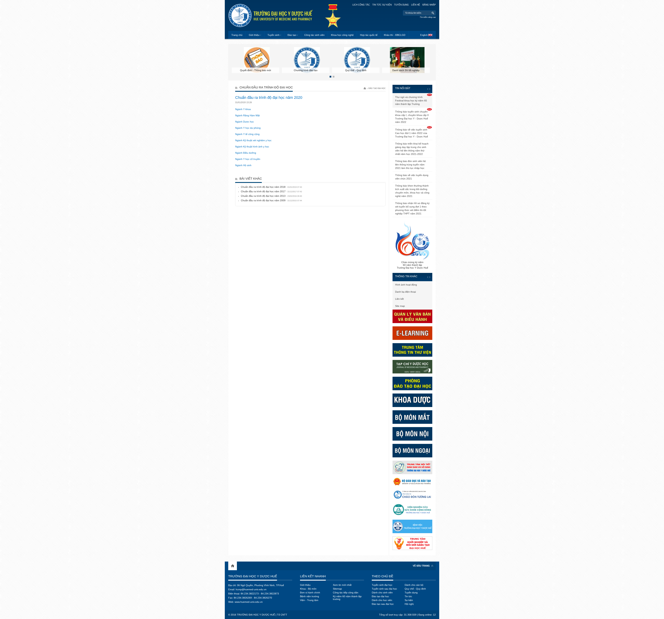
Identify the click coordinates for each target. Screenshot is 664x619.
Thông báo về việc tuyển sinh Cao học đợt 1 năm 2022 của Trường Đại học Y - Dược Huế (411, 133)
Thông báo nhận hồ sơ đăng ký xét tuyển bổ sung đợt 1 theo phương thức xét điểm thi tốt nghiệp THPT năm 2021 (412, 208)
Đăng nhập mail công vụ (408, 306)
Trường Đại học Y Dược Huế (252, 576)
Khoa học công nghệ (342, 35)
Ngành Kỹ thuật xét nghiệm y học (253, 140)
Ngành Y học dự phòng (248, 127)
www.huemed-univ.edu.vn (249, 601)
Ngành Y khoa (243, 109)
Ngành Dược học (244, 121)
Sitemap (337, 588)
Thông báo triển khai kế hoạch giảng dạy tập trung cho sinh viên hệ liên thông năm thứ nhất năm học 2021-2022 (411, 148)
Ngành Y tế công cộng (247, 134)
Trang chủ (236, 35)
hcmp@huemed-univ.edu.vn (251, 589)
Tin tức (408, 596)
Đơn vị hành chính (310, 592)
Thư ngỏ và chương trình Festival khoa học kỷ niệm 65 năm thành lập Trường (411, 100)
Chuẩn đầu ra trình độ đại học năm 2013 (271, 196)
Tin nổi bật (402, 88)
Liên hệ (415, 4)
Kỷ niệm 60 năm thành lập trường (347, 597)
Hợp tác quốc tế (368, 35)
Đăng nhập (429, 4)
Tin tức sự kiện (382, 4)
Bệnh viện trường (309, 596)
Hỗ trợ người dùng (405, 298)
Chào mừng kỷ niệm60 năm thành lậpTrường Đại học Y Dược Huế (412, 265)
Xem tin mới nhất (342, 585)
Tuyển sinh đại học (382, 585)
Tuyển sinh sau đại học (384, 588)
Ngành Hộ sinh (243, 165)
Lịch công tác (361, 4)
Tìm (433, 13)
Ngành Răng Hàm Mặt (247, 115)
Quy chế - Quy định (415, 588)
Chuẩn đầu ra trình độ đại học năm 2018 (271, 187)
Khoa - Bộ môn (308, 588)
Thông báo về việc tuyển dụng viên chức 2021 (411, 177)
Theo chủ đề (382, 576)
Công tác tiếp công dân (345, 592)
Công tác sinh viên (314, 35)
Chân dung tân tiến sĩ (407, 284)
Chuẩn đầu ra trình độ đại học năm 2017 (271, 191)
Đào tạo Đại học (377, 88)
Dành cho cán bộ (414, 585)
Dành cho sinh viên (382, 592)
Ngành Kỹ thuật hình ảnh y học (252, 146)
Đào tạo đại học (380, 596)
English (424, 35)
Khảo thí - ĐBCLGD (394, 35)
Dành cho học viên (382, 600)
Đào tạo (292, 35)
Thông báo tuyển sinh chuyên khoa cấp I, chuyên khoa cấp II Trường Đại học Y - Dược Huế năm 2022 (412, 116)
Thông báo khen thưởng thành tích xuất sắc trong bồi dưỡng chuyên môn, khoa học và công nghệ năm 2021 (412, 190)
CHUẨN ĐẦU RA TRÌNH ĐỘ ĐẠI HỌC (266, 87)
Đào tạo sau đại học (383, 604)
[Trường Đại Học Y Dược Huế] (270, 15)
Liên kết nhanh (313, 576)
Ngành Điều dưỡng (245, 152)
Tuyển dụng (401, 4)
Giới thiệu (254, 35)
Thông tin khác (406, 276)
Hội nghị (409, 604)
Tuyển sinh (273, 35)
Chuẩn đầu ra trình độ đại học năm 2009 (271, 200)
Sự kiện (409, 600)
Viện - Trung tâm (309, 600)
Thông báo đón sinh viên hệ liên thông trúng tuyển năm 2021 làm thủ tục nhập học (410, 164)
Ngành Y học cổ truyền (247, 159)
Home (232, 566)
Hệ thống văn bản (405, 291)
